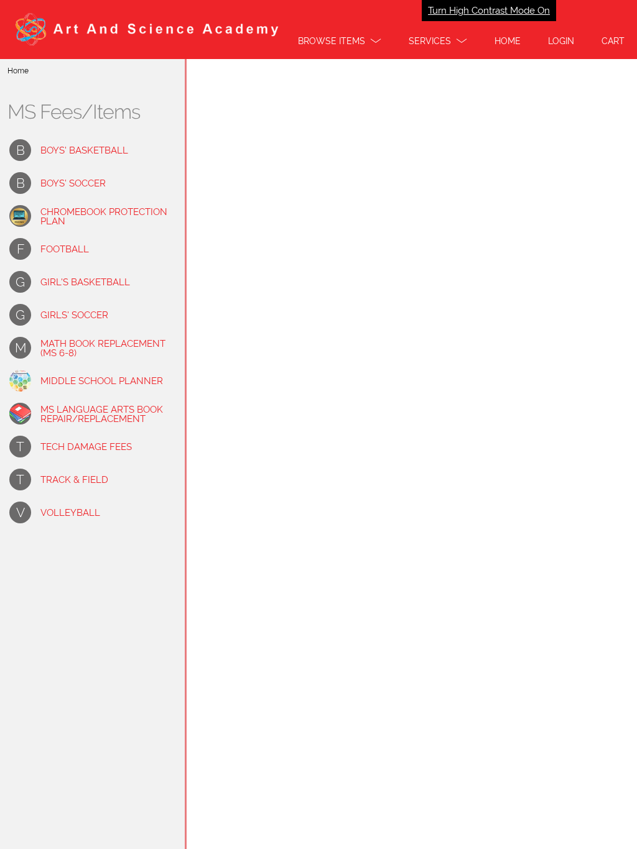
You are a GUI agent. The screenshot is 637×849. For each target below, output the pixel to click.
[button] (340, 41)
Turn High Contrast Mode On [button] (489, 10)
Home (18, 71)
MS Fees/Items (73, 112)
